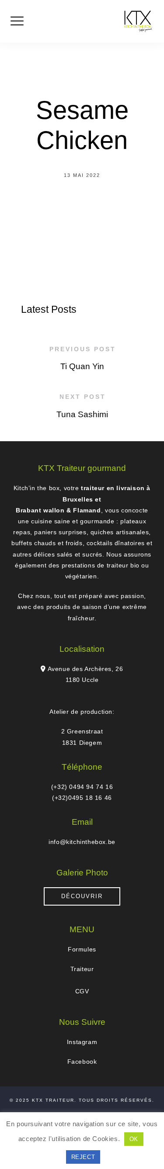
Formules (82, 949)
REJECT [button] (83, 1157)
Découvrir (82, 896)
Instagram (82, 1041)
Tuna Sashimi (82, 414)
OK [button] (133, 1139)
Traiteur (82, 968)
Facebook (82, 1061)
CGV (82, 991)
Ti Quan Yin (82, 366)
